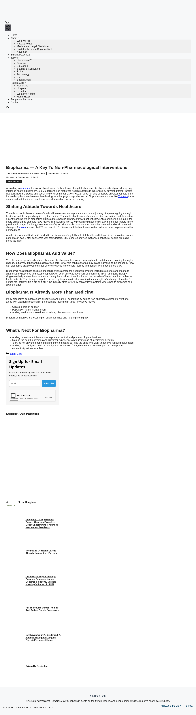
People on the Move (21, 99)
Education (22, 66)
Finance (21, 63)
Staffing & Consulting (28, 68)
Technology (23, 74)
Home (14, 35)
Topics (14, 57)
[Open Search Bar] (7, 23)
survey (22, 227)
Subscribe (49, 383)
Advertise (22, 52)
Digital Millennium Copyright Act (34, 49)
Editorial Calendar (20, 54)
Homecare (22, 85)
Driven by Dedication (37, 666)
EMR (19, 77)
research (25, 188)
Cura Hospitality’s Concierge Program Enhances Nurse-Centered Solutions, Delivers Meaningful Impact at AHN (41, 580)
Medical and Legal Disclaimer (33, 46)
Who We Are (23, 41)
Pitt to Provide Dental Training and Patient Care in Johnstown (42, 609)
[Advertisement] (98, 135)
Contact (15, 102)
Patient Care (17, 83)
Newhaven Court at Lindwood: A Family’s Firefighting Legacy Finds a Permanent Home (43, 637)
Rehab (20, 71)
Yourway (123, 196)
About (14, 38)
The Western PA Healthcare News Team (25, 173)
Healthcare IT (24, 60)
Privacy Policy (24, 43)
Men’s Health (24, 96)
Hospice (21, 88)
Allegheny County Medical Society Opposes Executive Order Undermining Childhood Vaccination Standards (42, 523)
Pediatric (21, 91)
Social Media (24, 79)
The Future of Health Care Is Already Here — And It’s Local (41, 552)
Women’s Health (26, 94)
